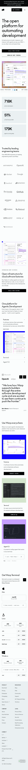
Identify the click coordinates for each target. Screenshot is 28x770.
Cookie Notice (18, 720)
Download (13, 514)
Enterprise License (19, 728)
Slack (3, 743)
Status (3, 704)
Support (17, 696)
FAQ (16, 690)
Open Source (5, 702)
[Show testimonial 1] (6, 375)
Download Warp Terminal (14, 55)
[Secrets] (4, 71)
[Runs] (4, 67)
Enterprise (4, 693)
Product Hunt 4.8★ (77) (6, 750)
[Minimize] (4, 63)
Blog (16, 687)
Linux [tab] (8, 560)
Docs (3, 699)
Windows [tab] (14, 560)
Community (18, 693)
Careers (4, 717)
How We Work (5, 714)
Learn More (18, 4)
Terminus (17, 702)
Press (3, 720)
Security (17, 717)
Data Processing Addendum (19, 724)
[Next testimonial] (24, 377)
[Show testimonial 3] (13, 379)
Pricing (3, 690)
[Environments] (4, 68)
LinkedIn (4, 746)
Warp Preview (6, 583)
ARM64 (23, 631)
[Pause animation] (23, 84)
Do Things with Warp (20, 699)
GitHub (3, 737)
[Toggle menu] (24, 9)
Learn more (6, 329)
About (3, 711)
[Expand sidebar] (4, 65)
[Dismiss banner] (26, 3)
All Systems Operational (22, 761)
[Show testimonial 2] (5, 379)
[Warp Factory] (4, 73)
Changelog (4, 696)
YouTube (4, 740)
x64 (18, 631)
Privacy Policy (18, 711)
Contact (4, 723)
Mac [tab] (5, 560)
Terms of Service (19, 714)
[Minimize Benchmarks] (14, 65)
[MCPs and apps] (4, 70)
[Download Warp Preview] (24, 579)
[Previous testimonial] (20, 377)
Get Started (16, 9)
